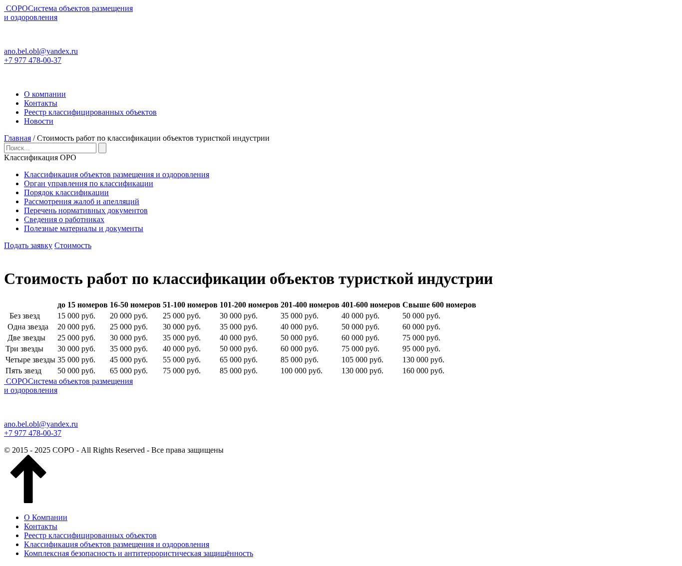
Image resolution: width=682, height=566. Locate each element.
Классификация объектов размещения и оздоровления (116, 174)
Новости (38, 121)
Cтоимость (72, 245)
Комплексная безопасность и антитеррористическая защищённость (138, 553)
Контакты (40, 103)
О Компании (45, 517)
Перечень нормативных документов (86, 210)
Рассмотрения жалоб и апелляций (81, 201)
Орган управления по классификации (88, 183)
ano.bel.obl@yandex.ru (41, 51)
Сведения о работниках (64, 219)
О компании (45, 94)
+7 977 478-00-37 (32, 60)
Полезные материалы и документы (83, 228)
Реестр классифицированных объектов (90, 112)
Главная (17, 138)
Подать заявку (28, 245)
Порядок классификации (66, 192)
